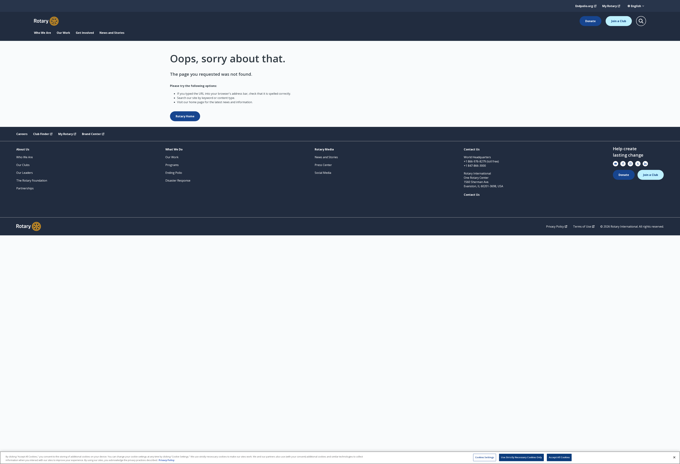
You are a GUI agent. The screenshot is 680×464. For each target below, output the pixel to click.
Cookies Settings (484, 457)
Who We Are (42, 33)
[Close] (674, 457)
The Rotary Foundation (31, 180)
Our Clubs (23, 165)
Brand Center (91, 134)
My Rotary (609, 6)
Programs (172, 165)
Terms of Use (582, 226)
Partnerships (25, 188)
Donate (590, 21)
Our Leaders (24, 173)
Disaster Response (177, 180)
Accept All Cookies (559, 457)
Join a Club (618, 21)
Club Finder (41, 134)
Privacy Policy (555, 226)
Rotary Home (185, 116)
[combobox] (636, 6)
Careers (21, 134)
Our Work (63, 33)
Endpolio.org (584, 6)
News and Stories (112, 33)
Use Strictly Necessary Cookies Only (521, 457)
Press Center (323, 165)
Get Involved (85, 33)
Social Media (323, 173)
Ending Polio (173, 173)
